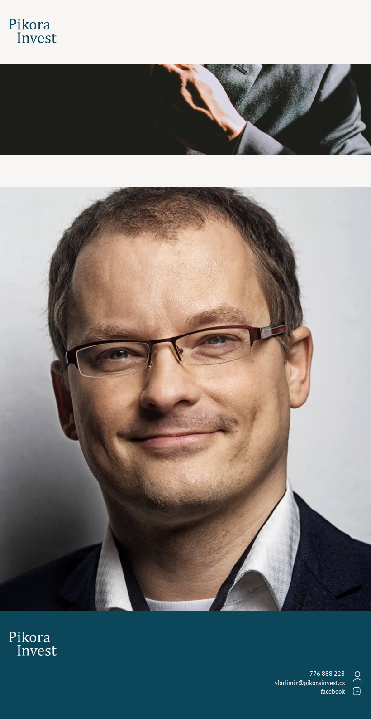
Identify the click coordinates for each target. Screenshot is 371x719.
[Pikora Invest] (33, 31)
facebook (333, 691)
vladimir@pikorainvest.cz (310, 682)
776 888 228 (327, 673)
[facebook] (357, 691)
